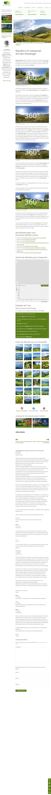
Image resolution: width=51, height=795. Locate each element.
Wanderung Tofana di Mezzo (31, 246)
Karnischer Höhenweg (30, 241)
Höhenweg (36, 95)
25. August (17, 611)
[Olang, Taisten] (19, 356)
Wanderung (22, 432)
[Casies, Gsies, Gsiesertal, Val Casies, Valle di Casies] (45, 391)
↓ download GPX (44, 285)
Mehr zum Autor (6, 80)
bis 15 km (34, 42)
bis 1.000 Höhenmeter (26, 42)
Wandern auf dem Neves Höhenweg (33, 252)
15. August (17, 453)
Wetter (47, 60)
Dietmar (16, 524)
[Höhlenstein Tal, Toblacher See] (28, 356)
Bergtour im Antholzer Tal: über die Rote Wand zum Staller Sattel (41, 442)
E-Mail (17, 678)
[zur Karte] (49, 783)
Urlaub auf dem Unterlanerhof (39, 238)
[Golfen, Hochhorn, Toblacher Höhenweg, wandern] (45, 356)
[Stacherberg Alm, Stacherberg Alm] (36, 374)
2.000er (17, 42)
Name (17, 672)
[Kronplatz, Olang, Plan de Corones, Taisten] (36, 356)
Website (17, 684)
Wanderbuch (20, 7)
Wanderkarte (43, 14)
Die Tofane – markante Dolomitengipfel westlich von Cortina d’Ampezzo (23, 442)
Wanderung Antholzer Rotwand (32, 249)
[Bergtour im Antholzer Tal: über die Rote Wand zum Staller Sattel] (49, 792)
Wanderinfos (40, 7)
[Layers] (17, 283)
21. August (17, 603)
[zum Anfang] (49, 780)
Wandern (18, 44)
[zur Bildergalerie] (49, 786)
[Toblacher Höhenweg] (36, 348)
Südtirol (33, 7)
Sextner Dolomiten (23, 136)
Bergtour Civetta (28, 238)
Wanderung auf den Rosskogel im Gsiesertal (36, 247)
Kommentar (18, 647)
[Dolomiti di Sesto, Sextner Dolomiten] (45, 348)
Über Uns (46, 7)
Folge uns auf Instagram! (22, 410)
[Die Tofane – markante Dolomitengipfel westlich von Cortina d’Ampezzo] (49, 789)
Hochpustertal (41, 42)
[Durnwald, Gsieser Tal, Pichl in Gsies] (36, 391)
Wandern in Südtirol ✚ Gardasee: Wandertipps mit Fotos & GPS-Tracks (37, 3)
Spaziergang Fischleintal (30, 239)
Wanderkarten (27, 7)
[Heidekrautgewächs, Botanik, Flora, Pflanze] (45, 365)
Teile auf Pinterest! (44, 410)
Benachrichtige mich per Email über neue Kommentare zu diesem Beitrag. (30, 668)
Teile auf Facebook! (33, 410)
